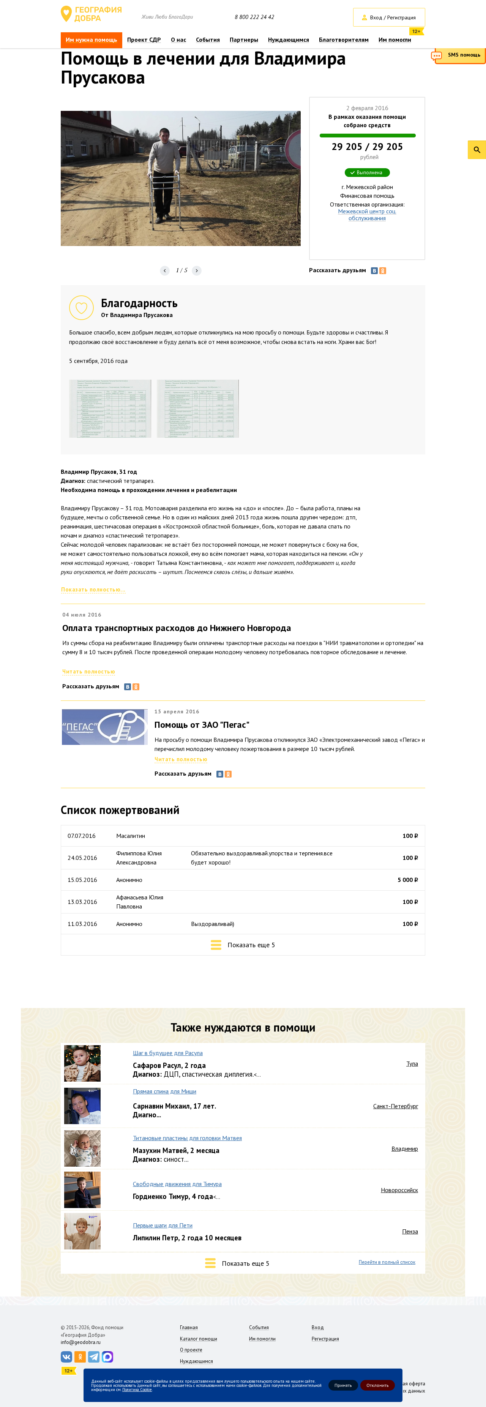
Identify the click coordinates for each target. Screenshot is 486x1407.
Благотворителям (344, 39)
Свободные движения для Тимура (177, 1184)
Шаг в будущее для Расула (168, 1053)
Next (197, 271)
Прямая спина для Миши (164, 1091)
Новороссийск (399, 1190)
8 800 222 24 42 (254, 17)
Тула (412, 1063)
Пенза (410, 1231)
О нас (178, 39)
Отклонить (377, 1385)
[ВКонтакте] (374, 270)
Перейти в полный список (387, 1262)
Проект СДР (144, 39)
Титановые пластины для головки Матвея (187, 1138)
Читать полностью (88, 671)
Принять (343, 1385)
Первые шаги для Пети (163, 1225)
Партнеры (244, 39)
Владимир (404, 1148)
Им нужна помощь (91, 39)
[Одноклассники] (382, 270)
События (208, 39)
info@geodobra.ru (81, 1342)
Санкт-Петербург (395, 1106)
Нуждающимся (288, 39)
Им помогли (395, 39)
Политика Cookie (137, 1389)
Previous (165, 271)
